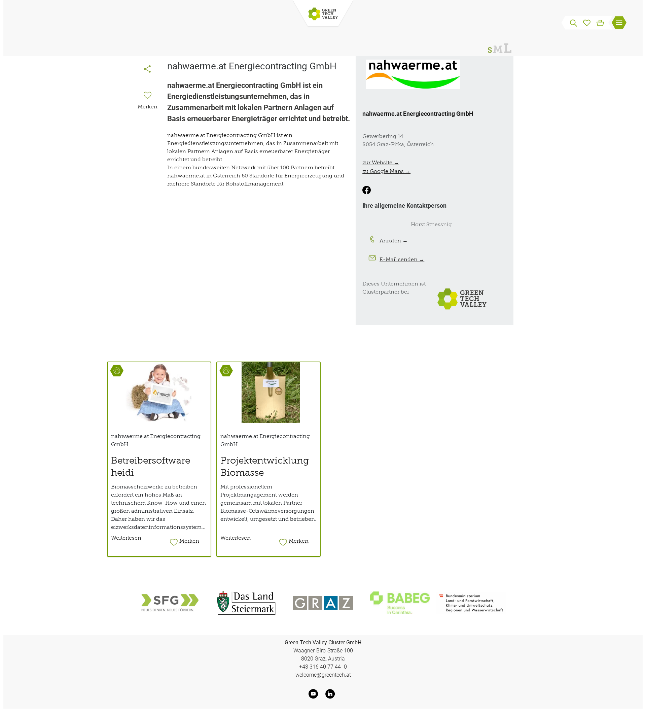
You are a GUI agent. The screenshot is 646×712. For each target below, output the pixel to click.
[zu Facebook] (366, 190)
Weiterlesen (126, 537)
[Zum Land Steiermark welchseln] (246, 603)
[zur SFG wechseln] (170, 603)
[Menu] (619, 23)
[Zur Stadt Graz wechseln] (323, 603)
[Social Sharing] (147, 70)
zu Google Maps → (386, 171)
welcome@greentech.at (323, 675)
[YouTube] (314, 694)
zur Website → (380, 162)
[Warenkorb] (600, 22)
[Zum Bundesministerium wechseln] (471, 603)
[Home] (323, 14)
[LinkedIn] (331, 694)
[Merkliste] (586, 22)
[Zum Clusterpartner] (464, 298)
